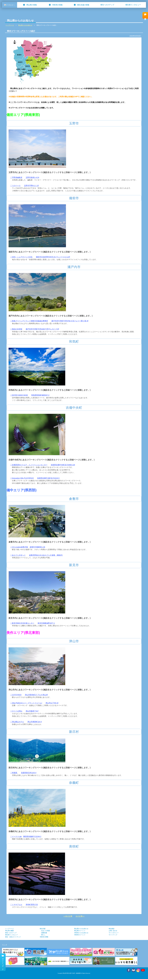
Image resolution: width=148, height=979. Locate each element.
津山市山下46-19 (52, 703)
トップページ (9, 928)
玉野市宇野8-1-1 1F (31, 186)
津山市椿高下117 (32, 711)
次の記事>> (80, 916)
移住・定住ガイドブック (13, 937)
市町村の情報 (57, 5)
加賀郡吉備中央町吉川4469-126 (63, 465)
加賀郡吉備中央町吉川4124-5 (48, 478)
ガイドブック (3, 963)
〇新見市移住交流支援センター (22, 623)
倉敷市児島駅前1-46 (37, 547)
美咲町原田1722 (32, 905)
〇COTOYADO (15, 695)
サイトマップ (113, 935)
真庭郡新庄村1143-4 (28, 773)
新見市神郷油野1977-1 (46, 623)
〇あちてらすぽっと (18, 555)
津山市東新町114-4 (34, 722)
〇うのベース (15, 186)
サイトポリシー (114, 933)
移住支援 (42, 928)
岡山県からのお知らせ (81, 928)
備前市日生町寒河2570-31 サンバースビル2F (53, 257)
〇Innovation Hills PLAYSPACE (22, 478)
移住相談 (111, 928)
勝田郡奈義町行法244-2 (32, 836)
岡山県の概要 (9, 930)
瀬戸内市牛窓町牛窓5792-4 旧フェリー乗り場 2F (69, 321)
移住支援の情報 (83, 5)
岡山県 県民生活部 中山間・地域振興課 (72, 973)
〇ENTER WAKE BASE (19, 395)
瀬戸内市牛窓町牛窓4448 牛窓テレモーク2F (42, 329)
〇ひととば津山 (16, 711)
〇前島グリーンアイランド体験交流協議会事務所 (29, 321)
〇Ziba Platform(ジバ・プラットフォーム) (26, 703)
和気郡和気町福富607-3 (40, 395)
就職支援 (44, 933)
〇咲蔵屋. (14, 773)
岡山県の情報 (31, 5)
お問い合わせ (113, 930)
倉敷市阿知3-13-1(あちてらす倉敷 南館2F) (46, 555)
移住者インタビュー (133, 5)
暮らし (43, 935)
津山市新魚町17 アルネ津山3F (36, 695)
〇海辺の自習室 (16, 329)
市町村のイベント (79, 935)
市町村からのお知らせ (81, 933)
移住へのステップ (107, 5)
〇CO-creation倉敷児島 (19, 547)
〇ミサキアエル (16, 905)
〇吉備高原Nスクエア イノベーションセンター (28, 465)
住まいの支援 (45, 930)
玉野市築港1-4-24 (32, 177)
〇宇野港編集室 (16, 177)
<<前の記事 (67, 916)
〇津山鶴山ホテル (17, 722)
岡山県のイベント (79, 930)
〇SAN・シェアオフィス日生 (21, 257)
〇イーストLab (16, 836)
